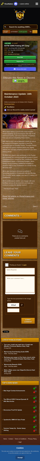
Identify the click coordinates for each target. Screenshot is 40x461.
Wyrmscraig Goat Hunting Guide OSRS (16, 352)
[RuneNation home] (20, 16)
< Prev (5, 206)
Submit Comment (28, 321)
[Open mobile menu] (37, 4)
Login (24, 265)
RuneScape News (9, 104)
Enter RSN (20, 57)
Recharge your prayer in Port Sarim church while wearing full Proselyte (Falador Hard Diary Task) (19, 358)
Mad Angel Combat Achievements (14, 390)
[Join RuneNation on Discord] (16, 4)
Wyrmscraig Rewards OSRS (13, 364)
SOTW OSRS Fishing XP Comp (16, 46)
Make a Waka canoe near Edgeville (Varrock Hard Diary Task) (19, 370)
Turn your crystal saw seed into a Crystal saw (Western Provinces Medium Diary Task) (18, 345)
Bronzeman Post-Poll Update (13, 410)
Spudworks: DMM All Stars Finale (14, 419)
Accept (20, 457)
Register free (20, 61)
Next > (35, 206)
